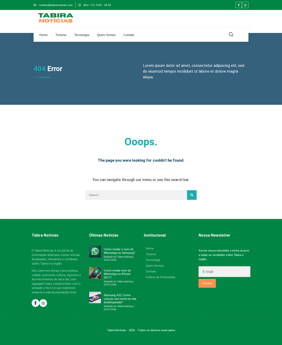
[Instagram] (245, 5)
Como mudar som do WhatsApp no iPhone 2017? (117, 274)
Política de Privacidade (160, 277)
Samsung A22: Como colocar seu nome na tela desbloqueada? (120, 298)
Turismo (60, 35)
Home (43, 35)
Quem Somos (106, 35)
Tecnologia (81, 35)
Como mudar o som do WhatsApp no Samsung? (119, 250)
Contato (129, 35)
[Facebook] (238, 5)
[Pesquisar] (192, 195)
